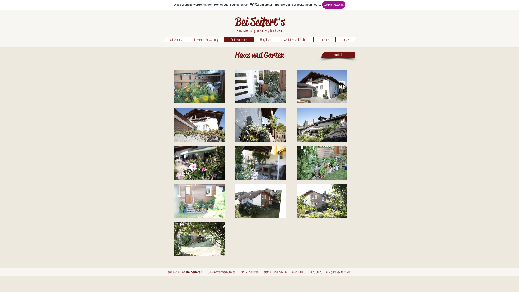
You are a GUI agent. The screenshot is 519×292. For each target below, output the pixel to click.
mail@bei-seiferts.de (338, 271)
